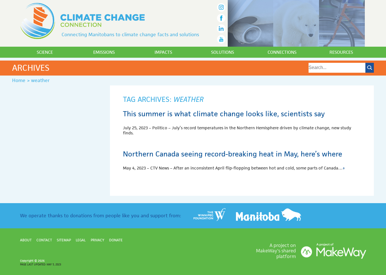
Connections (282, 52)
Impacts (163, 52)
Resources (341, 52)
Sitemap (64, 240)
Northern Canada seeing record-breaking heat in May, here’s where (232, 153)
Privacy (97, 240)
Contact (44, 240)
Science (45, 52)
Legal (81, 240)
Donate (116, 240)
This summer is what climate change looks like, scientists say (224, 113)
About (26, 240)
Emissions (104, 52)
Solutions (222, 52)
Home (18, 80)
